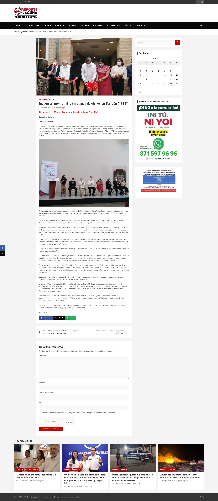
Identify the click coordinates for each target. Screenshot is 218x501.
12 (152, 75)
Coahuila (59, 25)
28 (165, 84)
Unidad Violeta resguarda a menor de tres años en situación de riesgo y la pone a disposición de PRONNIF (132, 477)
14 (165, 75)
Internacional (182, 2)
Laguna (47, 25)
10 (140, 75)
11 (146, 75)
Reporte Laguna (61, 108)
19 (152, 79)
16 (177, 75)
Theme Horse (54, 497)
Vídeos (128, 25)
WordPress (80, 497)
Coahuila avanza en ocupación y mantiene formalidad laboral (110, 332)
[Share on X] (2, 253)
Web (40, 403)
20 (159, 79)
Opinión (85, 25)
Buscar (177, 42)
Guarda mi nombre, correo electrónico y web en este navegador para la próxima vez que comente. (78, 413)
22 (171, 79)
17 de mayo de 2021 (46, 108)
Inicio (18, 25)
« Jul (139, 92)
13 (159, 75)
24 (140, 84)
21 (165, 79)
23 (177, 79)
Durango (73, 25)
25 (146, 84)
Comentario (44, 355)
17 (140, 79)
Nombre (42, 383)
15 (171, 75)
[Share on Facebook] (2, 248)
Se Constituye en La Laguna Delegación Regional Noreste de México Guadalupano (60, 332)
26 (152, 84)
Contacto (141, 25)
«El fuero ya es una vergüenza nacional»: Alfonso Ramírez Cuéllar (35, 476)
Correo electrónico (46, 393)
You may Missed (23, 440)
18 (146, 79)
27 (159, 84)
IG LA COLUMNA (32, 25)
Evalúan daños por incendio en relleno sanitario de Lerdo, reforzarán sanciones (180, 476)
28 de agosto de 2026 (23, 481)
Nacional (192, 2)
